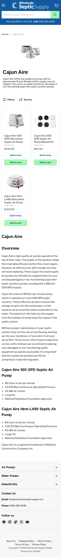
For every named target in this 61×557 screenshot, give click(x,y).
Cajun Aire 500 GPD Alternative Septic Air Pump (13, 138)
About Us (11, 541)
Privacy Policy (39, 544)
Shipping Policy (26, 541)
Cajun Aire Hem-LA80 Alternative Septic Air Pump (14, 199)
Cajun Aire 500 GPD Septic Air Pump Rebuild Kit (44, 138)
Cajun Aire (9, 145)
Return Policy (44, 541)
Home (5, 34)
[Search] (55, 14)
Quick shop (15, 155)
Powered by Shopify (30, 551)
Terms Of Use (22, 544)
